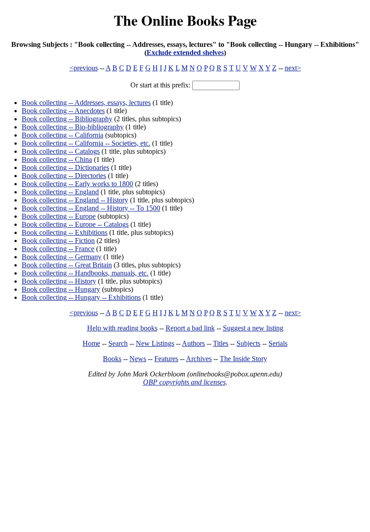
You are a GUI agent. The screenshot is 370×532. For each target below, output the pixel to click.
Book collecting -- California (62, 135)
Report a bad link (190, 328)
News (138, 358)
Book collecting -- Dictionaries (65, 167)
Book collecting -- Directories (64, 175)
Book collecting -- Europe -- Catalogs (75, 224)
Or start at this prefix (159, 85)
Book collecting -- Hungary (61, 289)
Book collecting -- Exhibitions (64, 232)
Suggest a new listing (253, 328)
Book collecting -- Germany (62, 257)
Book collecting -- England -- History (75, 200)
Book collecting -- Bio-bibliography (73, 127)
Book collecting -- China (57, 159)
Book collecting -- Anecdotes (63, 111)
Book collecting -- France (58, 248)
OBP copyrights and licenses (184, 382)
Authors (193, 343)
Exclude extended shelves (185, 52)
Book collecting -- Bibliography (67, 119)
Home (91, 343)
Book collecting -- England (60, 192)
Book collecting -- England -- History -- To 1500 (91, 208)
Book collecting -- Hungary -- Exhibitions (81, 297)
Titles (220, 343)
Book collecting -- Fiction (58, 240)
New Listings (155, 343)
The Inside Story (243, 358)
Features (166, 358)
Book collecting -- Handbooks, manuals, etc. (85, 273)
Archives (199, 358)
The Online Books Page (185, 20)
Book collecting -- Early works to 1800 (77, 184)
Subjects (248, 343)
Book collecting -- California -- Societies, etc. (86, 143)
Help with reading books (122, 328)
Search (118, 343)
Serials (277, 343)
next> (293, 68)
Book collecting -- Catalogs (61, 151)
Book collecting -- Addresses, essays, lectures (86, 102)
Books (112, 358)
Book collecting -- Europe (59, 216)
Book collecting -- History (59, 281)
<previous (83, 68)
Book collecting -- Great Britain (67, 265)
